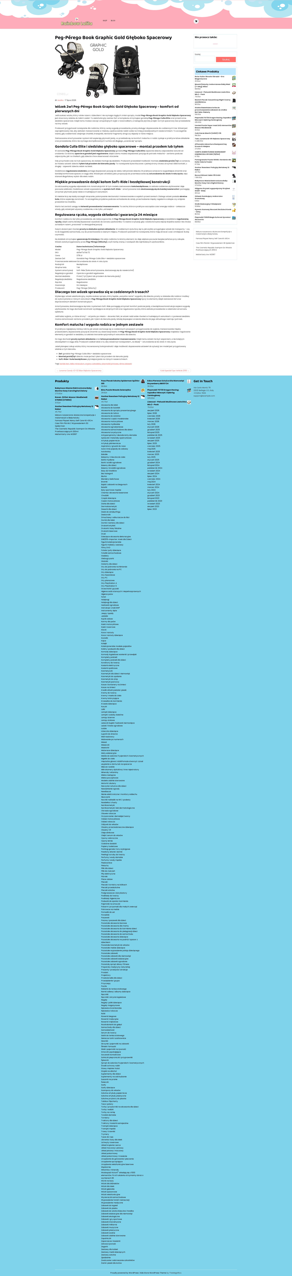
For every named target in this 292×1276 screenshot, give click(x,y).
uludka (60, 100)
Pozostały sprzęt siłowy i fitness (115, 964)
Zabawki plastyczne (110, 1230)
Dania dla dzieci (108, 503)
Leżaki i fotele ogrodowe (112, 725)
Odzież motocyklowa (110, 819)
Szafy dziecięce (108, 1087)
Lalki (103, 709)
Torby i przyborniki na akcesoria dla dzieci (119, 1106)
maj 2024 (151, 481)
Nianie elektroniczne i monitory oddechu (119, 794)
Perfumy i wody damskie (112, 857)
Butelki (104, 487)
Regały (104, 1000)
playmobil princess (110, 363)
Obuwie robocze (108, 813)
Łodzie (104, 728)
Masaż (104, 742)
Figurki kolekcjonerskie (111, 542)
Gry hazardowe (108, 575)
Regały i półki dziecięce (111, 1002)
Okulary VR (106, 830)
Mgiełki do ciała (108, 758)
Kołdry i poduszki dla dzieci (113, 649)
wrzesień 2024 (153, 470)
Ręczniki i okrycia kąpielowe (113, 997)
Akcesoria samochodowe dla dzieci (117, 429)
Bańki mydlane (107, 459)
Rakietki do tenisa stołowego (114, 989)
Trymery (105, 1134)
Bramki (104, 481)
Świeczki (105, 1082)
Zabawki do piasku (109, 1208)
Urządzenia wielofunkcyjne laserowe (117, 1164)
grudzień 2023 (153, 495)
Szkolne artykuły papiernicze (114, 1093)
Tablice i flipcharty (109, 1101)
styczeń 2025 (153, 459)
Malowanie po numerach (112, 739)
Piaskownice (106, 862)
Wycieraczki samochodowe (113, 1197)
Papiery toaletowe (109, 846)
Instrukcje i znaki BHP (110, 608)
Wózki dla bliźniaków (110, 1183)
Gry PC (104, 577)
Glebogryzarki (107, 558)
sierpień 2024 (153, 473)
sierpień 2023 (153, 506)
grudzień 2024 (153, 462)
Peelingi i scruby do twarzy (113, 854)
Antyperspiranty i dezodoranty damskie (119, 435)
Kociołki (104, 638)
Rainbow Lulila (76, 23)
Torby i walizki (107, 1109)
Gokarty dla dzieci (109, 564)
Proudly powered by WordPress (124, 1273)
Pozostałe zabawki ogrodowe (114, 961)
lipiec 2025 (152, 443)
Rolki (103, 1013)
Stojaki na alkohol (109, 1071)
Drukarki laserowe (109, 531)
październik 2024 (154, 468)
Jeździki (104, 616)
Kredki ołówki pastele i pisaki (113, 690)
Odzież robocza (108, 821)
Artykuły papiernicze (110, 440)
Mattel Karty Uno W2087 (205, 254)
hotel (103, 597)
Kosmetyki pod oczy (110, 682)
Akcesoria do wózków (110, 416)
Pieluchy (105, 865)
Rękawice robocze (109, 1011)
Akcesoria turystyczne (111, 432)
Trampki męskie (108, 1128)
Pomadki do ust (108, 912)
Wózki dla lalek (107, 1186)
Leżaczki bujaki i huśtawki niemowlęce (118, 723)
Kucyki (104, 706)
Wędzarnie (106, 1167)
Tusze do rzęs (107, 1137)
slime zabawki (125, 363)
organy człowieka (93, 363)
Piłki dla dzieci (107, 868)
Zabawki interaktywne (111, 1222)
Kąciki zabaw (107, 618)
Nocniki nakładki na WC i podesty (115, 799)
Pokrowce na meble (110, 909)
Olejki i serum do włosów (112, 835)
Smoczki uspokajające (111, 1052)
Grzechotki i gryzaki (110, 588)
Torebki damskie (108, 1115)
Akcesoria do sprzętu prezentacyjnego (118, 410)
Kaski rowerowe (108, 627)
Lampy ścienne (108, 717)
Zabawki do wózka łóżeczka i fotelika (117, 1211)
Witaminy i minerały (110, 1170)
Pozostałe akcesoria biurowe (114, 923)
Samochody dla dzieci (111, 1027)
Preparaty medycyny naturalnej (115, 967)
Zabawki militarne (109, 1224)
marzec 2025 (153, 454)
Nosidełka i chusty (109, 802)
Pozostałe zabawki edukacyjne (114, 958)
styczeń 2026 (153, 427)
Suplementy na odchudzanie (114, 1076)
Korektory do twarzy (110, 662)
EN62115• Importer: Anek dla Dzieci (116, 539)
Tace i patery (107, 1104)
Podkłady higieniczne (110, 898)
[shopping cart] (196, 21)
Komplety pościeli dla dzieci (113, 660)
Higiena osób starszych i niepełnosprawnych (121, 591)
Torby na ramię (108, 1112)
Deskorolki (106, 514)
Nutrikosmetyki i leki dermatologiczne (118, 808)
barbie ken (64, 363)
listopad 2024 (153, 465)
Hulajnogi (105, 599)
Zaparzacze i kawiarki (110, 1241)
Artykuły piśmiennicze (111, 443)
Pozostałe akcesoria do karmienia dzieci (119, 928)
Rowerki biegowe (108, 1016)
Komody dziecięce (109, 651)
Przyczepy (106, 983)
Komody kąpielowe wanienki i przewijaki (119, 654)
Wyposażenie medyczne (112, 1202)
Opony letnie (107, 841)
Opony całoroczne (109, 838)
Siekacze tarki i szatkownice (113, 1038)
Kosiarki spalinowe (109, 668)
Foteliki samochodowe (111, 553)
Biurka (104, 476)
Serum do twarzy (108, 1032)
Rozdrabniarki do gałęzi (111, 1024)
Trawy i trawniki (108, 1131)
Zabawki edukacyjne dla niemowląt (117, 1213)
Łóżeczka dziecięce (109, 731)
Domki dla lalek (108, 520)
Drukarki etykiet (108, 525)
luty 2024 (151, 490)
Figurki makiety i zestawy (112, 544)
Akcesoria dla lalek (109, 405)
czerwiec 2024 (153, 479)
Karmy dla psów (108, 621)
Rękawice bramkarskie (111, 1008)
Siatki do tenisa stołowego (112, 1035)
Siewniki (104, 1041)
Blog (113, 20)
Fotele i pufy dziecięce (111, 550)
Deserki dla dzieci (109, 509)
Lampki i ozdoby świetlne (112, 714)
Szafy (103, 1085)
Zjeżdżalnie (106, 1257)
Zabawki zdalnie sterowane (113, 1235)
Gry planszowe (108, 580)
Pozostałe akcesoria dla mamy (115, 926)
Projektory (106, 975)
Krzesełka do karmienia (111, 701)
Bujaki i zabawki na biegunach (114, 484)
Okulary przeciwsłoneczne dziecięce (117, 827)
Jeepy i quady (107, 613)
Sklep (105, 20)
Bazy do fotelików (109, 470)
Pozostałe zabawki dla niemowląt (116, 956)
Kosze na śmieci (108, 687)
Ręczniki (104, 994)
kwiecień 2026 (153, 418)
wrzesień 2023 (153, 503)
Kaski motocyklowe (110, 624)
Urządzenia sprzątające (112, 1161)
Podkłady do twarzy (110, 895)
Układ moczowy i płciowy (112, 1148)
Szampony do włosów (110, 1090)
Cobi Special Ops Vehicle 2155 (173, 370)
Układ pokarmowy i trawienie (114, 1156)
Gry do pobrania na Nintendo (114, 566)
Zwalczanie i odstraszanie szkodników (118, 1260)
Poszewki (105, 917)
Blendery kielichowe (110, 479)
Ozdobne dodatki (109, 843)
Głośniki (104, 561)
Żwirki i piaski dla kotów (111, 1263)
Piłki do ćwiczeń (108, 871)
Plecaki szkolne (108, 890)
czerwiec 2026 (153, 416)
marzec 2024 (153, 487)
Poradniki (105, 915)
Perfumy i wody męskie (111, 860)
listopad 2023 (153, 498)
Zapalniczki (106, 1238)
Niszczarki (105, 797)
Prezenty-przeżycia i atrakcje (114, 969)
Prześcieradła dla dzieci (111, 978)
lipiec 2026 (152, 413)
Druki (103, 534)
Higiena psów (107, 594)
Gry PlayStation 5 (109, 586)
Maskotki (105, 747)
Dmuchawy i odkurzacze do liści (115, 517)
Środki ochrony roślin (110, 1065)
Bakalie (104, 454)
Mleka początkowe (109, 777)
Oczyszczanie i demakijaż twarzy (115, 816)
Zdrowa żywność (108, 1244)
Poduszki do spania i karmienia (114, 901)
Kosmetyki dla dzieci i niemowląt (115, 673)
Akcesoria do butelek (110, 407)
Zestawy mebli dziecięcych (113, 1252)
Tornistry (105, 1117)
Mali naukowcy (107, 736)
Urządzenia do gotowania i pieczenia (117, 1159)
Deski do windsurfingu (110, 512)
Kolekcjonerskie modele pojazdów (116, 646)
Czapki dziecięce (108, 498)
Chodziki (105, 495)
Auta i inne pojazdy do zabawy (114, 449)
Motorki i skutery (108, 783)
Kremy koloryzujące (110, 698)
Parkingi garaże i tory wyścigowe (115, 849)
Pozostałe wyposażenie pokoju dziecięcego (120, 950)
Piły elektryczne (108, 873)
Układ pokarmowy (109, 1153)
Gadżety (105, 555)
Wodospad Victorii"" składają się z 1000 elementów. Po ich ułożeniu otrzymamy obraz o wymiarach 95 (122, 1175)
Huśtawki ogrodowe (110, 605)
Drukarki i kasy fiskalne (111, 528)
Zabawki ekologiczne (110, 1216)
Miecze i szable (108, 767)
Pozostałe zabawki (109, 953)
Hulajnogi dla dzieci (109, 602)
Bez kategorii (107, 473)
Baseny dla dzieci (108, 465)
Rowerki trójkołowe (109, 1021)
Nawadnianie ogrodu (110, 788)
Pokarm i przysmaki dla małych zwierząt (119, 906)
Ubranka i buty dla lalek (111, 1139)
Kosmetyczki (107, 671)
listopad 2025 (153, 432)
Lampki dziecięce (108, 712)
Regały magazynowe (110, 1005)
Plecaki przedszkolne (110, 887)
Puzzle (104, 986)
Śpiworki (105, 1060)
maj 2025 (151, 449)
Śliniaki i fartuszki (108, 1046)
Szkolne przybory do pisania (113, 1098)
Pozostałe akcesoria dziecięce (114, 936)
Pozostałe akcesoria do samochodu (117, 934)
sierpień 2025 (153, 440)
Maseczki (105, 745)
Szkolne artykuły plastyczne (113, 1095)
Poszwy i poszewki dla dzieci (113, 920)
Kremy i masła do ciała (111, 695)
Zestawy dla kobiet (109, 1249)
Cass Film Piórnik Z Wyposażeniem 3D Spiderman (215, 243)
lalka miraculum (77, 363)
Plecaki (104, 882)
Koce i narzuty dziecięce (112, 635)
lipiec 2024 (152, 476)
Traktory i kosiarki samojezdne (114, 1123)
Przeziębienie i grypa (110, 980)
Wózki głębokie (108, 1189)
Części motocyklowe (110, 501)
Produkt (104, 972)
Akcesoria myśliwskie (110, 424)
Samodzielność (108, 1030)
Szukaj (197, 54)
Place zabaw (107, 879)
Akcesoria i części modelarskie (114, 418)
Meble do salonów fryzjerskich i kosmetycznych (122, 756)
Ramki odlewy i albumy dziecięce (115, 991)
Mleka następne (108, 775)
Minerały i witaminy (109, 772)
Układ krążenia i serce (111, 1145)
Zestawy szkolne (108, 1254)
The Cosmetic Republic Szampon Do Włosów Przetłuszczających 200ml (214, 248)
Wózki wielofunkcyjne (110, 1194)
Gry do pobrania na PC (111, 569)
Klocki (103, 629)
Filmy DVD (105, 547)
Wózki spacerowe (109, 1191)
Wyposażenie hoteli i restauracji (115, 1200)
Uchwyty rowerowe (110, 1142)
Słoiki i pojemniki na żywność (113, 1049)
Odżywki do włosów (109, 824)
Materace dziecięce (110, 750)
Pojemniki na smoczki (110, 904)
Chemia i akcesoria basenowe (114, 492)
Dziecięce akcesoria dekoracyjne (116, 536)
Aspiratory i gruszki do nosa (113, 446)
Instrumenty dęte (109, 610)
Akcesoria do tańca (110, 413)
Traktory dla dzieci (109, 1120)
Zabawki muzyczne (109, 1227)
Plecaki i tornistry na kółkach (114, 884)
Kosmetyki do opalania (111, 676)
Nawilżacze (106, 791)
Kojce (103, 640)
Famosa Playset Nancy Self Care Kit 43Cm (213, 238)
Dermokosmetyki (109, 506)
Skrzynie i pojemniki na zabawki (115, 1043)
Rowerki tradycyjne (109, 1019)
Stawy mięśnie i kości (110, 1068)
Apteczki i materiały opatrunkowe (116, 438)
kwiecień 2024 (153, 484)
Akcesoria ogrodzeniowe (112, 427)
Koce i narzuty (107, 632)
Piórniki (104, 876)
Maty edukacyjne (108, 753)
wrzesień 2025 (153, 438)
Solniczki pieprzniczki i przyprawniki (117, 1057)
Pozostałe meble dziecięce (113, 947)
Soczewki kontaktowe (111, 1054)
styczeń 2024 (153, 492)
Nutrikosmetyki (108, 805)
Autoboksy (106, 451)
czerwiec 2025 (153, 446)
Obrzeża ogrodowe (109, 810)
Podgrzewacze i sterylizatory (114, 893)
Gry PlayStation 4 (109, 583)
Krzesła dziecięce (109, 703)
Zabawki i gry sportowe (111, 1219)
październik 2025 (154, 435)
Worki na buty (107, 1180)
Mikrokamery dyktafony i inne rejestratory (120, 769)
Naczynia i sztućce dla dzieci (113, 786)
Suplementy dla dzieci (111, 1074)
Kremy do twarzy (108, 693)
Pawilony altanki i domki (111, 852)
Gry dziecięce (107, 572)
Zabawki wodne (108, 1233)
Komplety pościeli (109, 657)
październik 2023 (154, 501)
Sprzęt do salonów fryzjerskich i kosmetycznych (122, 1063)
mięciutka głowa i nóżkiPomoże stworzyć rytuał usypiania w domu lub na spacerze (122, 762)
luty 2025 (151, 457)
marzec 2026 (153, 421)
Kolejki (104, 643)
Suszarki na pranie (109, 1079)
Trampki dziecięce (109, 1126)
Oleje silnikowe (107, 832)
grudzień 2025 (153, 429)
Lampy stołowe (108, 720)
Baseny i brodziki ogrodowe (113, 468)
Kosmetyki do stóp (109, 679)
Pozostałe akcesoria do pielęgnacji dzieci (119, 931)
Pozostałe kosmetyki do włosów (115, 945)
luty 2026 (151, 424)
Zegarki (104, 1246)
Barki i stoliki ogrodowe (111, 462)
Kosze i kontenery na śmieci (113, 684)
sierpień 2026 (153, 410)
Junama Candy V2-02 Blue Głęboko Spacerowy (80, 370)
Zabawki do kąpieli (109, 1205)
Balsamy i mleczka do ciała (113, 457)
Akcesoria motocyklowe (112, 421)
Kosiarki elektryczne (110, 665)
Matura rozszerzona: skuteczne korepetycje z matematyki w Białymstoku (214, 233)
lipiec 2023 (152, 509)
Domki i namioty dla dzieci (112, 523)
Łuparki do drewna (109, 734)
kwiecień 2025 (153, 451)
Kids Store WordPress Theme (153, 1273)
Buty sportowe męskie (111, 490)
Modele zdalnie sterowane (113, 780)
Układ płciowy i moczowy (112, 1150)
